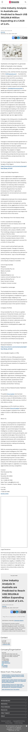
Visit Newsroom (6, 663)
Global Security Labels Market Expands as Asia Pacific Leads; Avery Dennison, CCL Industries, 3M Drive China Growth (14, 681)
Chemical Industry (19, 620)
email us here (4, 493)
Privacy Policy (8, 722)
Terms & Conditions (6, 721)
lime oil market (14, 408)
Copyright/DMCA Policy (19, 721)
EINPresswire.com (11, 74)
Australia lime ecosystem (15, 88)
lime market (10, 394)
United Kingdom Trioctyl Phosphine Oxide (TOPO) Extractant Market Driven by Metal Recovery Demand (13, 676)
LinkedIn (5, 665)
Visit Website (5, 661)
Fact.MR (3, 32)
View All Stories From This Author (10, 689)
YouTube (5, 666)
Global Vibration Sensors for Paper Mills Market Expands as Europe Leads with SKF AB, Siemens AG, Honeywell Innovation (13, 686)
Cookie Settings (19, 722)
